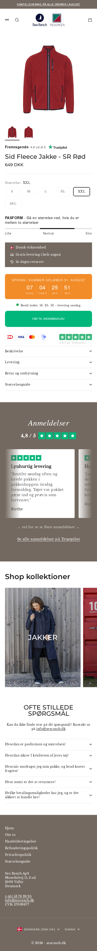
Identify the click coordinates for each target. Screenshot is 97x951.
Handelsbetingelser (21, 841)
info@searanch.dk (50, 729)
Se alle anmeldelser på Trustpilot (48, 539)
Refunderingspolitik (21, 848)
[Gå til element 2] (28, 132)
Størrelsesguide (17, 861)
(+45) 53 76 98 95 (18, 896)
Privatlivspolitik (18, 855)
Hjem (9, 828)
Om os (10, 834)
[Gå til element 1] (12, 132)
